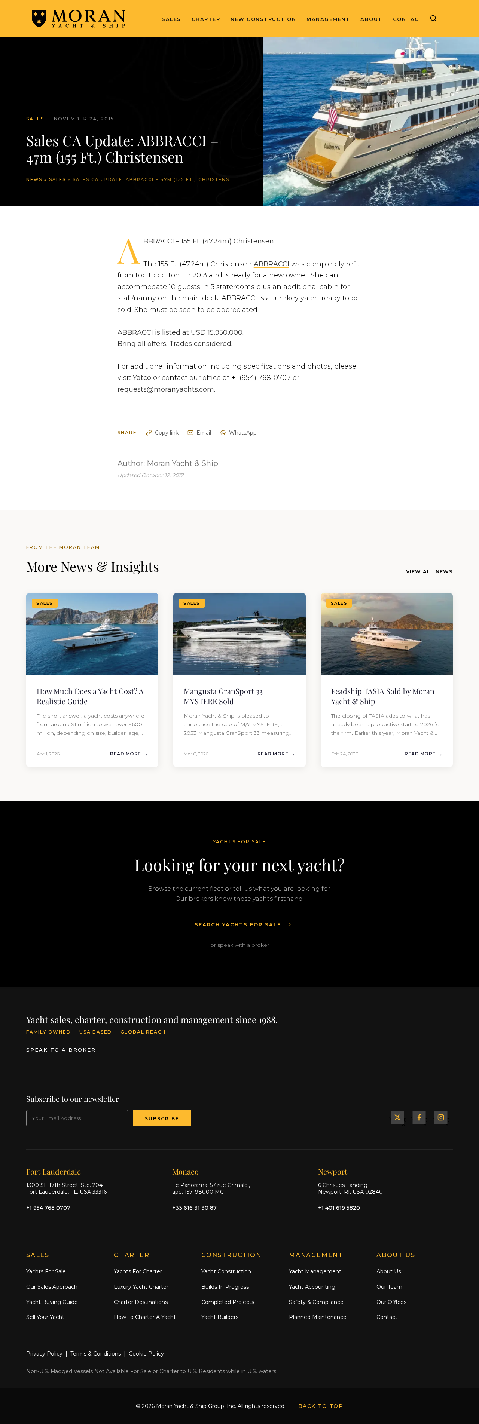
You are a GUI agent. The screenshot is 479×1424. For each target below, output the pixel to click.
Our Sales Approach (51, 1286)
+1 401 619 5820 (339, 1207)
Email (203, 432)
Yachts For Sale (46, 1271)
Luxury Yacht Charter (141, 1286)
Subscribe (162, 1118)
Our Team (389, 1286)
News (34, 179)
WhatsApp (243, 432)
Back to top (321, 1406)
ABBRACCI (271, 264)
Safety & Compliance (316, 1302)
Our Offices (391, 1302)
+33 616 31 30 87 (194, 1207)
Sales (171, 19)
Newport (332, 1171)
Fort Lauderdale (53, 1171)
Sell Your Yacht (45, 1317)
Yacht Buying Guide (52, 1302)
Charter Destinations (141, 1302)
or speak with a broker (239, 945)
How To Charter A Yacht (145, 1317)
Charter (206, 19)
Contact (408, 19)
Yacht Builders (219, 1317)
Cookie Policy (146, 1353)
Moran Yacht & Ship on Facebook (419, 1117)
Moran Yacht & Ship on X (397, 1117)
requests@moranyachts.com (166, 389)
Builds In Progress (225, 1286)
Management (328, 19)
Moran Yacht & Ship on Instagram (441, 1117)
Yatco (142, 378)
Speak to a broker (61, 1050)
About (371, 19)
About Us (388, 1271)
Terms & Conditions (95, 1353)
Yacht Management (315, 1271)
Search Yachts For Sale (238, 924)
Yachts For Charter (138, 1271)
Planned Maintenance (318, 1317)
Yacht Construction (226, 1271)
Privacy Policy (44, 1353)
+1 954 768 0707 (48, 1207)
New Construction (263, 19)
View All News (429, 571)
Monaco (185, 1171)
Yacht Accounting (312, 1286)
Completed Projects (227, 1302)
